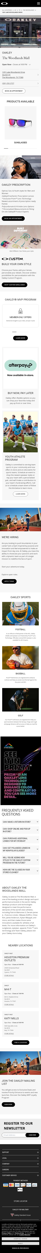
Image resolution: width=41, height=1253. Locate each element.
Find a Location (20, 1042)
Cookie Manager (24, 1234)
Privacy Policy (7, 1233)
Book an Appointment (13, 218)
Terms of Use (19, 1233)
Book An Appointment (14, 91)
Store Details (9, 975)
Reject (20, 1243)
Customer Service (9, 1175)
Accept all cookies (20, 1238)
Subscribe (8, 1104)
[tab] (6, 148)
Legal (4, 1158)
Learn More (20, 338)
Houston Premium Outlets (16, 957)
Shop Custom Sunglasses (14, 285)
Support (5, 1152)
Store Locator (20, 1201)
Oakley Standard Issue (22, 1215)
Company (5, 1164)
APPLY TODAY (9, 581)
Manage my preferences (20, 1248)
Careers (5, 1170)
